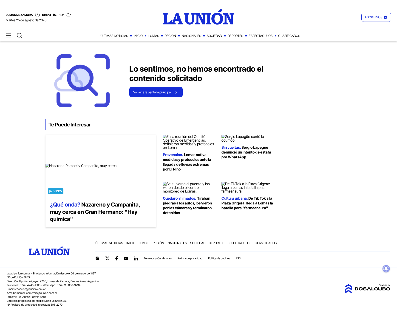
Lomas (153, 36)
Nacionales (191, 36)
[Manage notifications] (386, 268)
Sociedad (214, 36)
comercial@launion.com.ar (41, 293)
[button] (376, 17)
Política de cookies (219, 258)
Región (170, 36)
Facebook (116, 258)
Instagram (97, 258)
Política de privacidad (190, 258)
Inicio (138, 36)
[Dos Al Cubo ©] (367, 292)
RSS (238, 258)
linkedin (136, 258)
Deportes (235, 36)
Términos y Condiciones (158, 258)
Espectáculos (260, 36)
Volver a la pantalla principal (152, 92)
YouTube (126, 258)
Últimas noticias (114, 36)
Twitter (107, 258)
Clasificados (289, 36)
